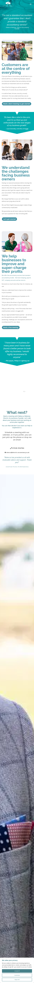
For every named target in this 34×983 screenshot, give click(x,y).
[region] (17, 970)
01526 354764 (18, 448)
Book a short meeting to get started (16, 104)
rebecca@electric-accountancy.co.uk (17, 452)
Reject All (17, 979)
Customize (17, 975)
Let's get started (9, 219)
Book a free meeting (10, 327)
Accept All (17, 971)
